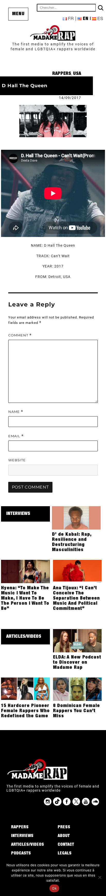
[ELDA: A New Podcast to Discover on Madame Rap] (77, 640)
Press (64, 827)
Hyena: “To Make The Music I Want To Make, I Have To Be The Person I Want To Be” (25, 598)
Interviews (18, 514)
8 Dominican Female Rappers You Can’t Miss (76, 711)
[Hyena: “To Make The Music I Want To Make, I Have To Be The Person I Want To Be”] (25, 571)
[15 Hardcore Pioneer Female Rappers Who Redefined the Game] (25, 689)
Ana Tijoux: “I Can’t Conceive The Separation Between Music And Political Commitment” (76, 598)
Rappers (61, 74)
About (64, 836)
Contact (66, 845)
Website (17, 460)
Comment (20, 335)
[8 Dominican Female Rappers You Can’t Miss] (77, 689)
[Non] (99, 877)
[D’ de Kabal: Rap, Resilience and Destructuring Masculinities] (76, 517)
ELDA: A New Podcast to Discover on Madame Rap (77, 662)
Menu (18, 14)
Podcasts (21, 854)
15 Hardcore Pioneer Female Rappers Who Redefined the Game (25, 711)
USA (77, 74)
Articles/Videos (23, 636)
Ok (54, 888)
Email (16, 436)
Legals (65, 854)
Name (15, 412)
